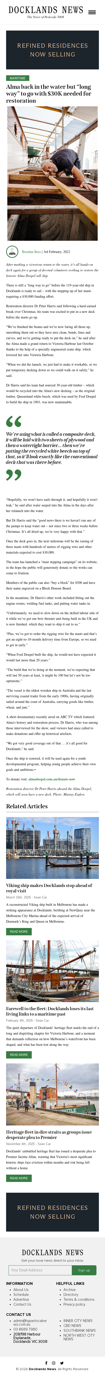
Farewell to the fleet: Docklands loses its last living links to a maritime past (50, 1011)
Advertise (21, 1299)
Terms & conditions (78, 1299)
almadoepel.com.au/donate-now (52, 779)
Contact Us (22, 1304)
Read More (19, 931)
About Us (21, 1290)
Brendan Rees (32, 251)
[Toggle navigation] (92, 12)
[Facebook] (46, 1363)
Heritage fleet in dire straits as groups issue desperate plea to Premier (49, 1134)
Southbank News (79, 1330)
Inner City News (78, 1321)
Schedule (21, 1295)
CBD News (72, 1326)
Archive (69, 1290)
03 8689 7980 (25, 1329)
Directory (70, 1295)
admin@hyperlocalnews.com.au (30, 1322)
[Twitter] (62, 1363)
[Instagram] (53, 1363)
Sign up (84, 1270)
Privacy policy (74, 1304)
